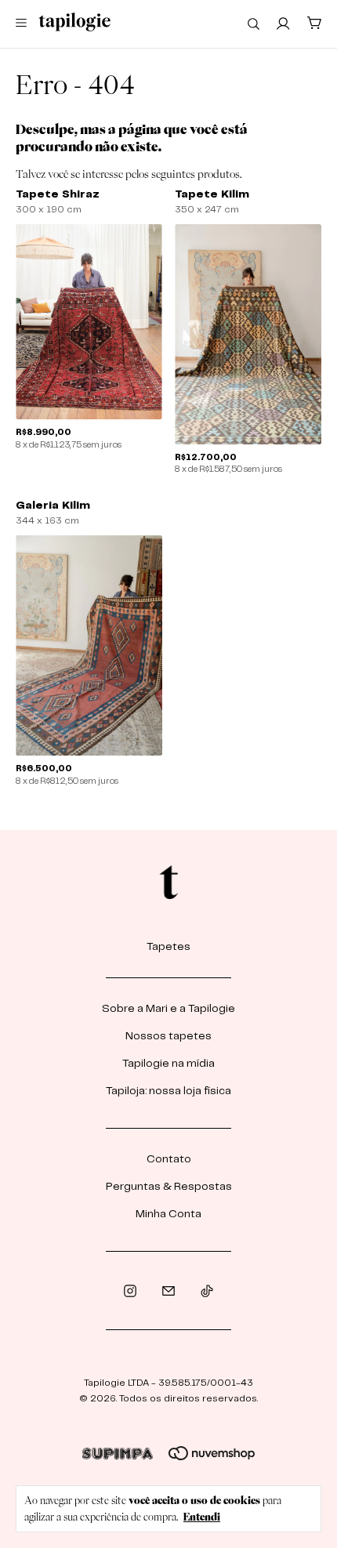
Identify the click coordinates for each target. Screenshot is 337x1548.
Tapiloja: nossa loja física (168, 1091)
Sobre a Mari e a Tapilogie (168, 1008)
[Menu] (24, 24)
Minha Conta (168, 1214)
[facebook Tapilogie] (168, 1291)
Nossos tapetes (168, 1036)
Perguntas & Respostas (169, 1186)
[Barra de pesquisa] (253, 23)
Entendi (201, 1516)
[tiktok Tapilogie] (207, 1291)
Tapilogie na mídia (168, 1063)
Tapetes (168, 946)
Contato (169, 1159)
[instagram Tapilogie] (130, 1291)
